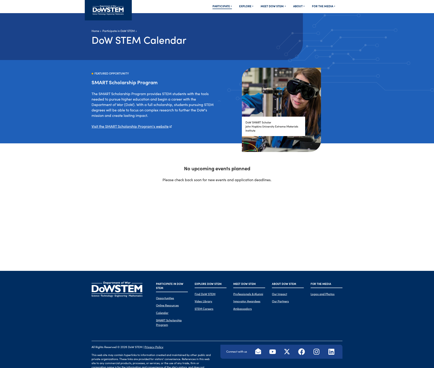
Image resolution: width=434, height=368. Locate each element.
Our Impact (279, 294)
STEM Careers (204, 308)
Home (95, 31)
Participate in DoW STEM (118, 31)
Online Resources (167, 305)
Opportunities (165, 298)
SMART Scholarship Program (169, 322)
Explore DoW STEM (208, 284)
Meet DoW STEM (244, 284)
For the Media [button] (322, 6)
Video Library (203, 301)
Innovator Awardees (246, 301)
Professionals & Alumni (248, 294)
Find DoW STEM (205, 294)
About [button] (298, 6)
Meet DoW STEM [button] (272, 6)
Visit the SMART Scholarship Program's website (130, 126)
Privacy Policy (153, 347)
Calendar (162, 312)
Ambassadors (242, 308)
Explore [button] (245, 6)
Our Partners (280, 301)
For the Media (321, 284)
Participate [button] (221, 6)
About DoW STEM (284, 284)
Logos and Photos (323, 294)
